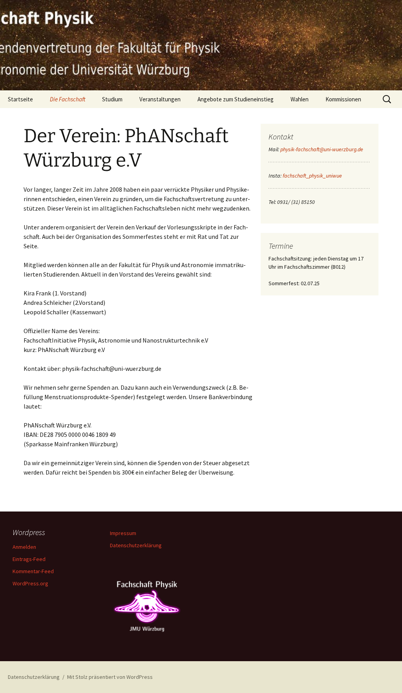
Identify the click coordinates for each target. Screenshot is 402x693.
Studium (112, 99)
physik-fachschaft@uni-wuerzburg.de (321, 149)
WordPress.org (30, 583)
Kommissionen (343, 99)
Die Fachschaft (67, 99)
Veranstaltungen (160, 99)
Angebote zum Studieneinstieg (235, 99)
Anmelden (24, 546)
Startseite (20, 99)
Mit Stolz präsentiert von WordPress (110, 676)
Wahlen (300, 99)
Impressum (123, 533)
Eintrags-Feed (29, 559)
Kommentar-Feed (33, 571)
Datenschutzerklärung (136, 545)
